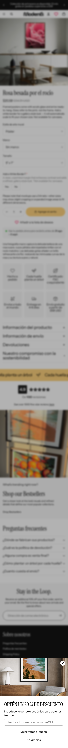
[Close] (62, 663)
